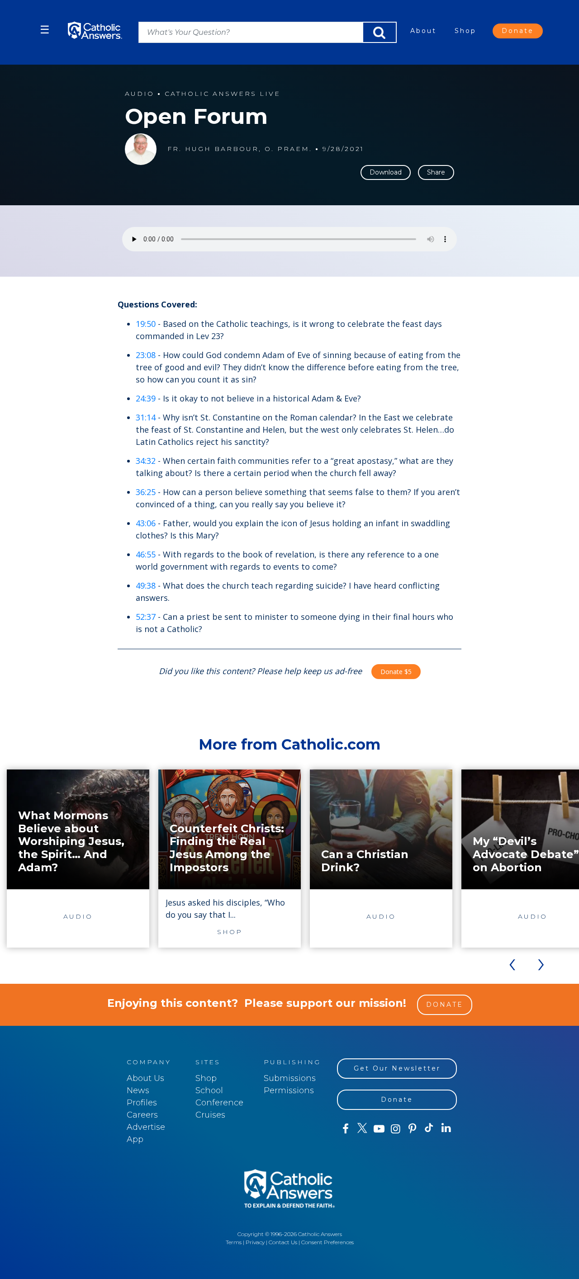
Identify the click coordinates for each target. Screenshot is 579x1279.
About (423, 31)
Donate (518, 31)
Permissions (289, 1090)
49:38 (146, 585)
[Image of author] (141, 149)
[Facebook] (345, 1129)
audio (139, 94)
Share (436, 172)
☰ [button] (45, 29)
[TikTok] (429, 1129)
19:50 (146, 323)
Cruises (210, 1115)
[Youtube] (378, 1129)
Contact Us (283, 1242)
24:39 (146, 398)
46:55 (146, 554)
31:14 (146, 417)
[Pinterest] (412, 1129)
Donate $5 (396, 671)
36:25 (146, 491)
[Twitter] (362, 1129)
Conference (219, 1103)
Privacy (255, 1242)
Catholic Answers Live (222, 94)
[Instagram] (395, 1129)
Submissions (290, 1078)
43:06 (146, 523)
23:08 (146, 354)
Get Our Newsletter (397, 1068)
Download (386, 172)
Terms (234, 1242)
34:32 (146, 460)
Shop (465, 31)
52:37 (146, 616)
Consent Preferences (327, 1242)
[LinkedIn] (446, 1128)
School (209, 1090)
